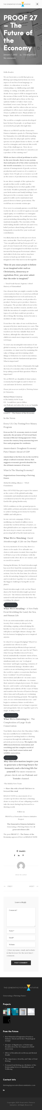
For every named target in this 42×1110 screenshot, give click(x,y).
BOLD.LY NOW (31, 837)
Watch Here (10, 605)
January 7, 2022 (10, 54)
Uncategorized (29, 54)
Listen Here (10, 758)
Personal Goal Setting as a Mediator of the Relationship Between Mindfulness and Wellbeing (20, 1067)
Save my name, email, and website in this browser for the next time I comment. (21, 953)
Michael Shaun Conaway (13, 397)
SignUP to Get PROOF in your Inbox (20, 410)
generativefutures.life (21, 829)
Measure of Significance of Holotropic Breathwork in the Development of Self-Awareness (20, 1047)
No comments (10, 58)
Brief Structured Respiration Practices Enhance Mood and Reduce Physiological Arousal (20, 1039)
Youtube (35, 405)
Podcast (10, 405)
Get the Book (11, 715)
